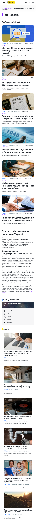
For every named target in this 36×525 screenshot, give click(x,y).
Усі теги (10, 8)
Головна (4, 8)
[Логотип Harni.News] (8, 3)
